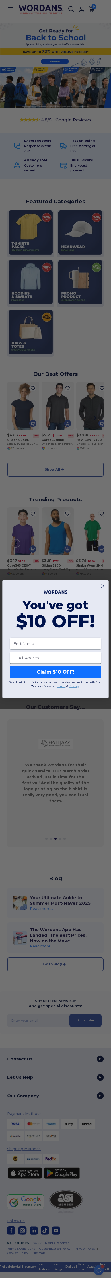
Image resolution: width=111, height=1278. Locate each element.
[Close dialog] (102, 586)
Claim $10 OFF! (55, 672)
